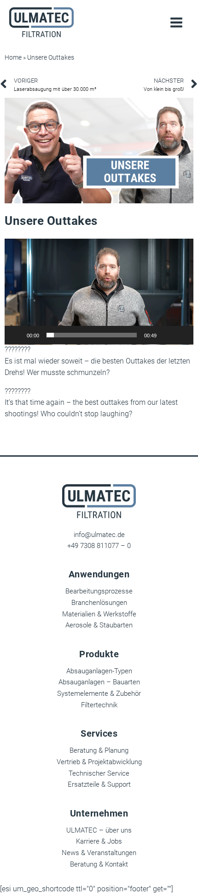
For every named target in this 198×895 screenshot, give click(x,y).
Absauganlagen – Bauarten (99, 682)
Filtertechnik (99, 705)
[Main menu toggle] (176, 22)
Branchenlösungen (99, 603)
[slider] (92, 335)
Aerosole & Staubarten (99, 625)
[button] (99, 291)
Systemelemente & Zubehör (99, 693)
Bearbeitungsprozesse (99, 591)
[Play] (16, 335)
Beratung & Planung (99, 750)
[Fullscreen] (181, 335)
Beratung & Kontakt (99, 864)
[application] (99, 292)
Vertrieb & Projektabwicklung (99, 762)
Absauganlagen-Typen (99, 671)
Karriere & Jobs (99, 841)
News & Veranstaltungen (99, 853)
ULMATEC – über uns (99, 830)
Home (13, 57)
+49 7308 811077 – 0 (99, 546)
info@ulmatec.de (99, 535)
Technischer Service (99, 773)
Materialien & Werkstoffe (99, 614)
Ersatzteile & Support (99, 784)
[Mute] (166, 335)
